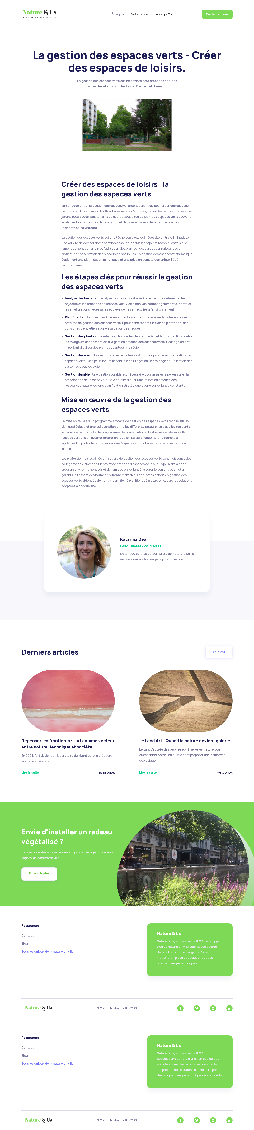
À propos (118, 14)
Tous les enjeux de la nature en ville (47, 951)
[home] (39, 14)
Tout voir (219, 652)
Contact (27, 935)
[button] (140, 14)
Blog (24, 943)
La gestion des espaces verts (173, 176)
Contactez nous (217, 14)
